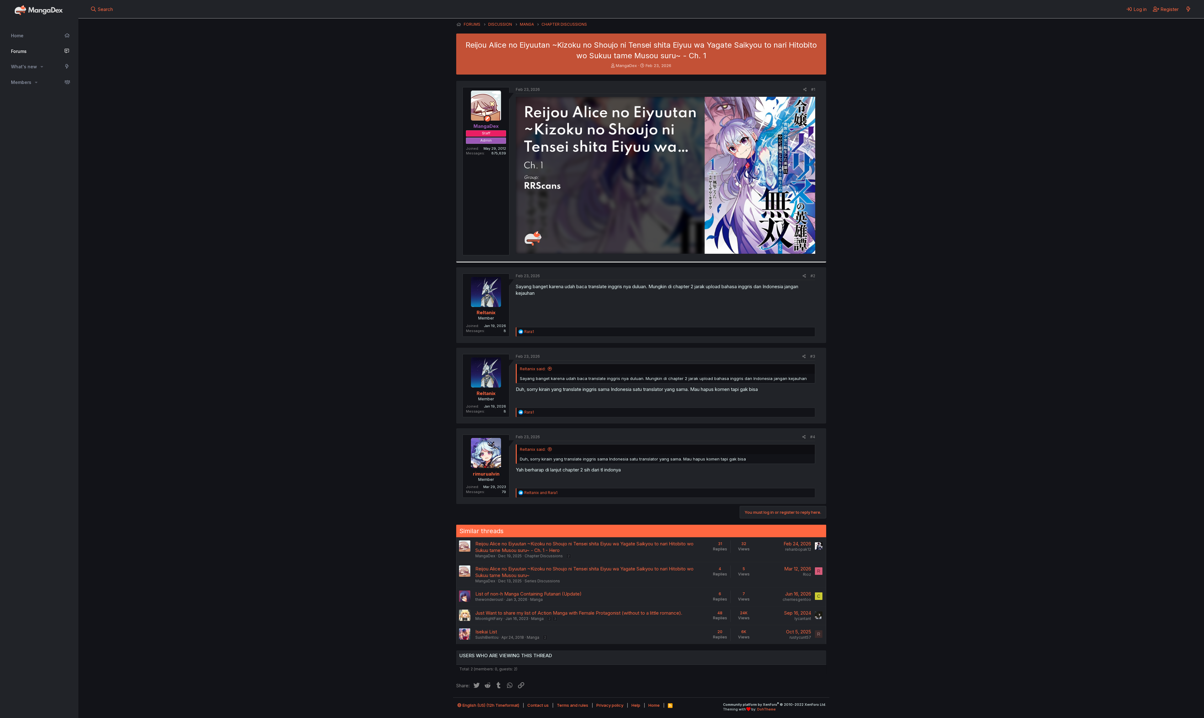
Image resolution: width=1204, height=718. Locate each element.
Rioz (807, 574)
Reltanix (486, 312)
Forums (19, 51)
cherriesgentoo (797, 599)
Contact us (538, 705)
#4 (812, 436)
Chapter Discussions (544, 556)
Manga (536, 599)
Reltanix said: (533, 368)
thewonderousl (489, 599)
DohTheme (766, 709)
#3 (812, 356)
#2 (813, 275)
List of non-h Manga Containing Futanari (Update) (528, 594)
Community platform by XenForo (774, 704)
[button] (42, 67)
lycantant (803, 618)
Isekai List (486, 632)
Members (21, 82)
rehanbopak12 (798, 549)
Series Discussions (542, 581)
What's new (24, 66)
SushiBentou (487, 637)
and (540, 492)
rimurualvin (486, 474)
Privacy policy (609, 705)
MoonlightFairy (489, 618)
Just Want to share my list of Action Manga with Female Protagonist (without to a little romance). (578, 613)
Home (17, 35)
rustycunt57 (800, 637)
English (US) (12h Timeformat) (490, 705)
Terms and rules (572, 705)
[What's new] (1188, 9)
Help (635, 705)
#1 (813, 89)
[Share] (805, 89)
